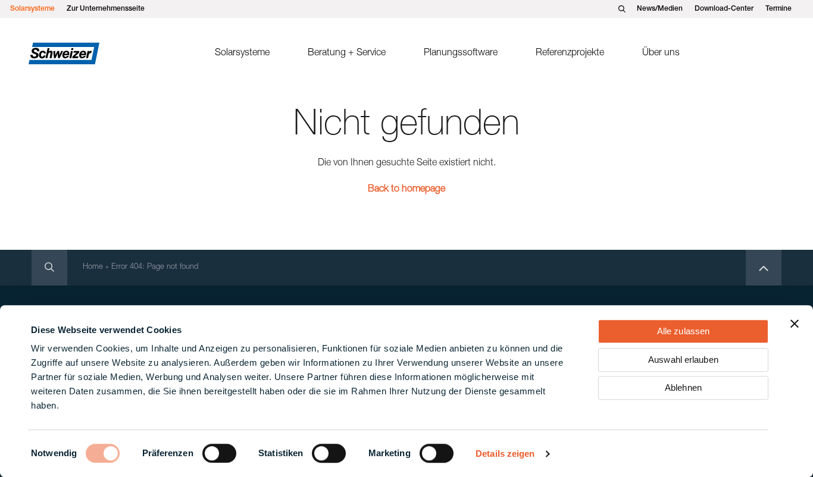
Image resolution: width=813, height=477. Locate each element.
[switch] (219, 453)
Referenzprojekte (570, 53)
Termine (778, 8)
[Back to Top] (763, 267)
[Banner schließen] (794, 323)
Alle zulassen (683, 331)
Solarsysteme (32, 8)
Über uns (661, 53)
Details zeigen (505, 453)
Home (93, 267)
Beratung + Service (347, 53)
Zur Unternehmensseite (106, 8)
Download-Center (724, 8)
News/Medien (660, 8)
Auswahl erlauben (683, 359)
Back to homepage (406, 189)
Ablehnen (683, 387)
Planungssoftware (461, 53)
